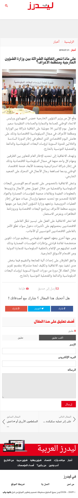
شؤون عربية (21, 460)
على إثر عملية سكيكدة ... (57, 419)
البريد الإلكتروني (67, 357)
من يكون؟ (41, 465)
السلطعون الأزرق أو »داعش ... (22, 421)
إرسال (68, 404)
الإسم (73, 344)
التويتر (37, 309)
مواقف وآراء (59, 460)
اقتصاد (47, 460)
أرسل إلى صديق (47, 288)
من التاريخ (9, 460)
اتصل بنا (45, 484)
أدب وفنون (54, 465)
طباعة (22, 288)
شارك (61, 309)
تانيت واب (7, 492)
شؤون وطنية (35, 460)
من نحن (70, 484)
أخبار (56, 42)
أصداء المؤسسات (25, 465)
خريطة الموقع (18, 484)
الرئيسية (69, 42)
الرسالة (72, 369)
